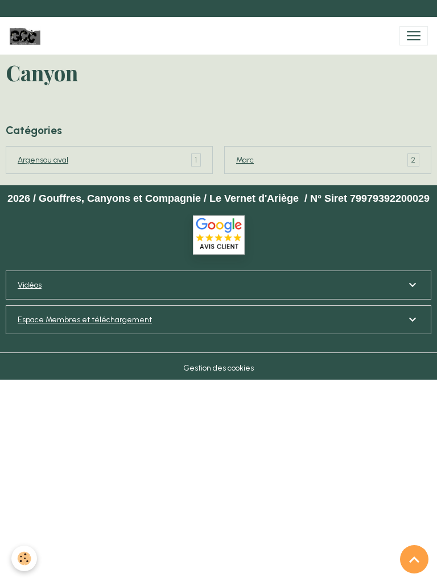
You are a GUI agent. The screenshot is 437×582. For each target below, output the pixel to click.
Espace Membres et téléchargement (85, 320)
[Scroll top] (414, 559)
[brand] (27, 35)
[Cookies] (24, 558)
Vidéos (30, 285)
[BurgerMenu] (413, 35)
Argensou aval (43, 160)
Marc (245, 160)
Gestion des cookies (218, 368)
